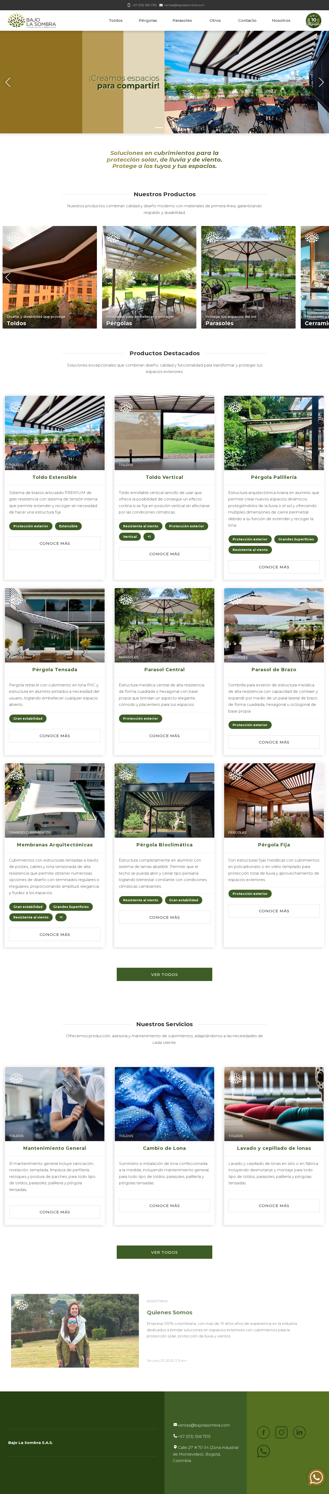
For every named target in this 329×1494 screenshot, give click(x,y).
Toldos (116, 20)
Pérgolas (148, 20)
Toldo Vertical (164, 477)
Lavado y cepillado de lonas (274, 1148)
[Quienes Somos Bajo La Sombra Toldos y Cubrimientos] (75, 1331)
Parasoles (182, 20)
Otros (215, 20)
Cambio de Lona (164, 1148)
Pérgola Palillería (274, 477)
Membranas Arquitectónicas (55, 845)
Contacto (247, 20)
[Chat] (316, 1477)
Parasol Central (164, 669)
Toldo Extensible (54, 477)
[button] (31, 526)
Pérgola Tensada (54, 669)
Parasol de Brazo (274, 669)
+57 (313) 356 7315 (144, 5)
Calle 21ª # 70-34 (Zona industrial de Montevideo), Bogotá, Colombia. (206, 1454)
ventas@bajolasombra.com (184, 5)
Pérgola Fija (274, 845)
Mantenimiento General (54, 1148)
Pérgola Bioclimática (164, 845)
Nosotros (281, 20)
